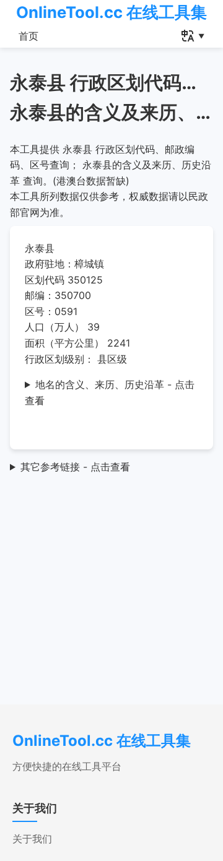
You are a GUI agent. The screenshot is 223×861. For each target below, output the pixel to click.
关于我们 (32, 839)
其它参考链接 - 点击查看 (75, 467)
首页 (28, 36)
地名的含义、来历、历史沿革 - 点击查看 (110, 392)
